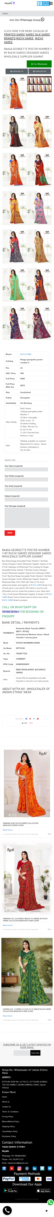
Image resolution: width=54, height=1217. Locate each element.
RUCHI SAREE (25, 38)
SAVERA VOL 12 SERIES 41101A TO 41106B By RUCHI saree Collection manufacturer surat (27, 1010)
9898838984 (10, 611)
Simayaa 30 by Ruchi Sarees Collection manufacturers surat (20, 824)
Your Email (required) (13, 486)
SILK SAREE (42, 34)
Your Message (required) (15, 506)
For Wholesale (40, 64)
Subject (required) (12, 496)
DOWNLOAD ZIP (17, 71)
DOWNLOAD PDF (40, 71)
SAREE (30, 34)
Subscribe (35, 1053)
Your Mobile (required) (14, 476)
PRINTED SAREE (14, 34)
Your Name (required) (14, 466)
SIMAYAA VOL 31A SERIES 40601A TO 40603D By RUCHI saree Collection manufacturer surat (25, 920)
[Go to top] (46, 1211)
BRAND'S (10, 38)
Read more (7, 830)
